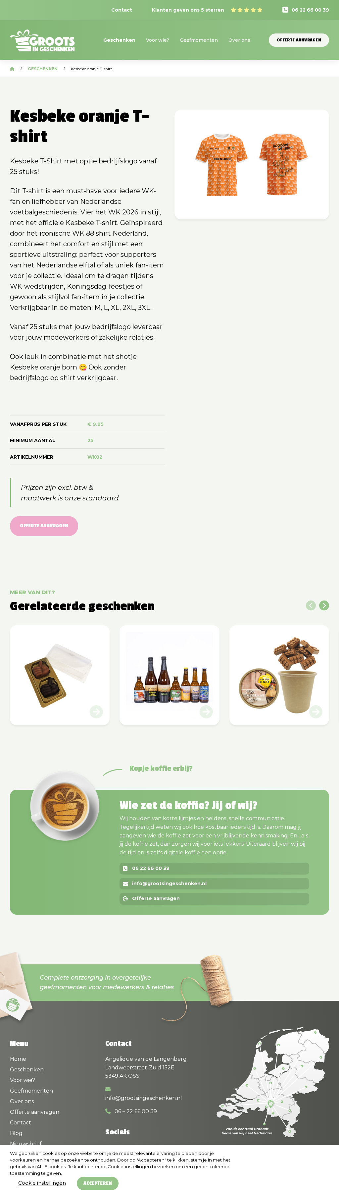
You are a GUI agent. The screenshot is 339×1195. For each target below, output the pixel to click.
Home (18, 1059)
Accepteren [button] (97, 1183)
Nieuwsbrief (26, 1144)
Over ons (239, 40)
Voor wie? (157, 40)
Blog (16, 1133)
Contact (121, 10)
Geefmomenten (199, 40)
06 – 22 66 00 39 (135, 1111)
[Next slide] (324, 605)
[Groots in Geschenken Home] (42, 44)
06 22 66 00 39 (310, 10)
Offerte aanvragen (299, 40)
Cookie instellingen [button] (42, 1183)
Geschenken (119, 40)
